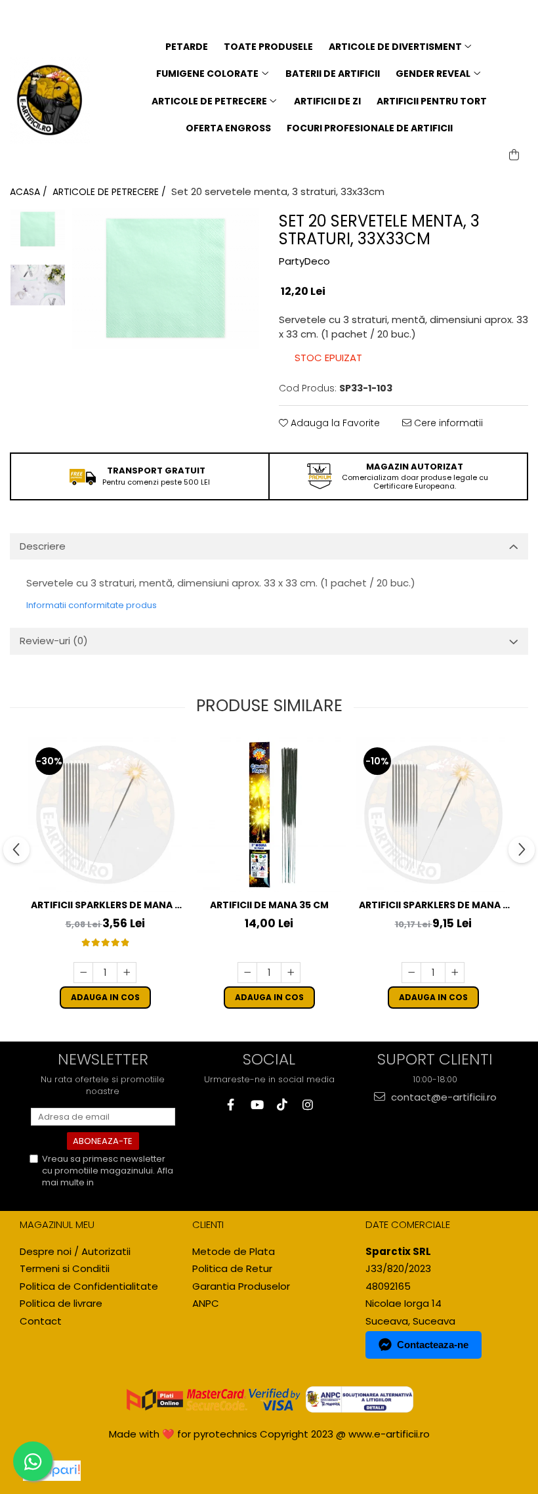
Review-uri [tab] (54, 641)
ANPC (205, 1303)
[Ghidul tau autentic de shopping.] (52, 1471)
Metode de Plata (233, 1251)
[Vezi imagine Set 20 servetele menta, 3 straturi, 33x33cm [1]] (37, 285)
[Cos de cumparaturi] (514, 155)
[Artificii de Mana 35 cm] (269, 814)
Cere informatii (447, 422)
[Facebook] (230, 1104)
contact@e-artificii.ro (442, 1097)
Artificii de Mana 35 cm (269, 905)
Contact (41, 1321)
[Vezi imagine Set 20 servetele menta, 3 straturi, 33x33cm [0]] (37, 229)
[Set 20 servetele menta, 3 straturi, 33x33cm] (165, 278)
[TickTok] (281, 1104)
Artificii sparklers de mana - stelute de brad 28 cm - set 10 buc (433, 905)
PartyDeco (304, 261)
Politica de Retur (232, 1268)
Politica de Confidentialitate (91, 1188)
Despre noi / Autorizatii (75, 1251)
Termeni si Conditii (65, 1268)
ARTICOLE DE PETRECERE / (110, 191)
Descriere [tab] (43, 546)
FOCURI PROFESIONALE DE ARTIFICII (370, 128)
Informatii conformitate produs (91, 605)
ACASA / (30, 191)
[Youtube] (256, 1104)
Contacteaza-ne (432, 1344)
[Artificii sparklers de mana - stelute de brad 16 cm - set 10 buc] (105, 814)
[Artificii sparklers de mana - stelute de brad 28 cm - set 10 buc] (433, 814)
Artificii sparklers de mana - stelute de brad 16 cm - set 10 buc (105, 905)
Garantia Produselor (241, 1286)
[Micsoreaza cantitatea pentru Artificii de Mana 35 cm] (247, 972)
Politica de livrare (61, 1303)
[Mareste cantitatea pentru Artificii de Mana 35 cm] (290, 972)
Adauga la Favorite (334, 422)
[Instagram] (307, 1104)
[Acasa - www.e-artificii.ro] (50, 100)
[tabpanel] (165, 278)
